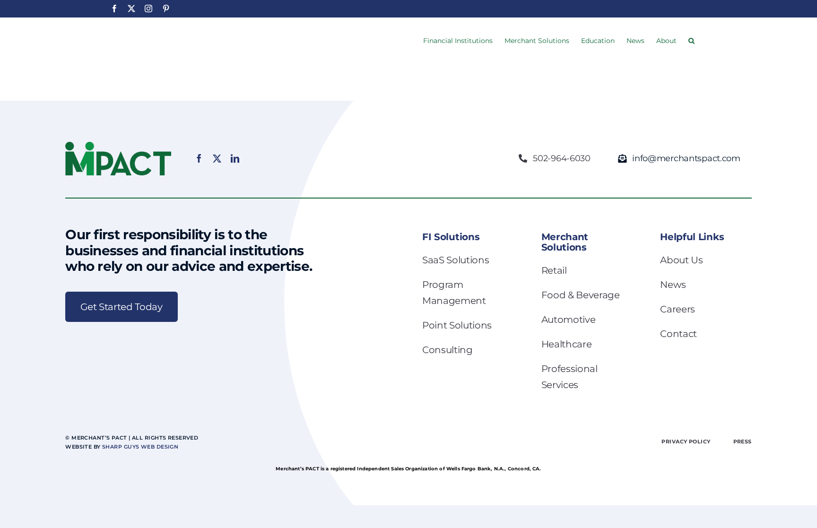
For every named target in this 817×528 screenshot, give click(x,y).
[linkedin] (235, 158)
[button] (691, 39)
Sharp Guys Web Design (140, 446)
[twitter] (217, 158)
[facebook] (199, 158)
